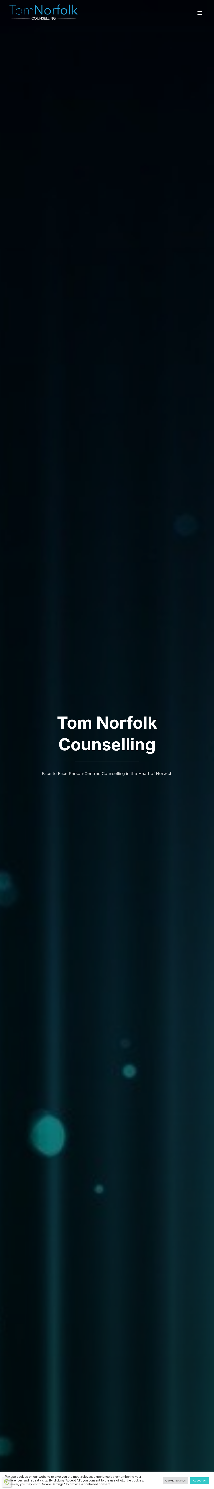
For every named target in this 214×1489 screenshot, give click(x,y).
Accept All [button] (199, 1480)
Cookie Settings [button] (175, 1480)
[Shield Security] (6, 1482)
